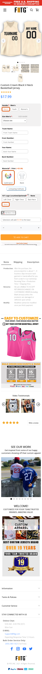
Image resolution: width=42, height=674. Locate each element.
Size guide (22, 116)
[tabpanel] (21, 39)
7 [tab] (28, 499)
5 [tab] (24, 62)
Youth (14, 109)
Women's (24, 109)
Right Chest (19, 199)
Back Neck (32, 199)
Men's (6, 109)
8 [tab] (31, 499)
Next (38, 40)
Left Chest (7, 199)
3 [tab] (21, 62)
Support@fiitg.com (12, 634)
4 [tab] (22, 62)
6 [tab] (25, 499)
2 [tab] (19, 62)
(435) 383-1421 (11, 643)
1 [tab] (17, 62)
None (6, 204)
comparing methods (16, 189)
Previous (3, 40)
